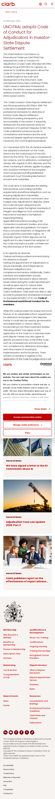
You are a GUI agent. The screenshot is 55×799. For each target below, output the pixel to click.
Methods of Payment (11, 777)
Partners (7, 658)
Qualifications (36, 642)
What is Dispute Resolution (37, 671)
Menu (52, 4)
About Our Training (39, 637)
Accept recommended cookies (27, 417)
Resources (35, 696)
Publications (36, 722)
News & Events (10, 696)
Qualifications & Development (38, 631)
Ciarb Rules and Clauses (37, 717)
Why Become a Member (10, 636)
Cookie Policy (8, 773)
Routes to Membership (14, 649)
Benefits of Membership (9, 643)
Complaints (8, 789)
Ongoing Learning (38, 646)
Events (6, 705)
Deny (27, 433)
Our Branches (10, 670)
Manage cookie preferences (26, 425)
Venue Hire (7, 781)
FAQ (4, 785)
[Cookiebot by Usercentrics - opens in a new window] (40, 364)
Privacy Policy (8, 769)
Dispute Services (38, 665)
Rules (32, 689)
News (6, 701)
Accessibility (8, 765)
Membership (9, 630)
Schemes (34, 684)
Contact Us (8, 793)
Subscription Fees (11, 653)
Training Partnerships (40, 651)
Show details (41, 409)
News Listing (11, 12)
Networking (9, 665)
